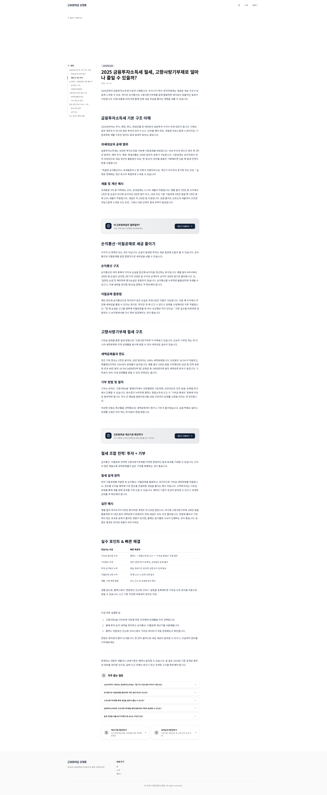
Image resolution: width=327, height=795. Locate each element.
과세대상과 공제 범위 (78, 74)
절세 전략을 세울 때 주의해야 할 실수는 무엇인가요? (123, 716)
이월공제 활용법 (76, 89)
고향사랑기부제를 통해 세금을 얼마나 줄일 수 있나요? (124, 700)
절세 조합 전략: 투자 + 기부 (79, 104)
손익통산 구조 (75, 85)
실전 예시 (74, 112)
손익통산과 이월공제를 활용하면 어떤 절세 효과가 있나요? (126, 692)
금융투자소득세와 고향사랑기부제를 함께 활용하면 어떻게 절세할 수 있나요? (132, 708)
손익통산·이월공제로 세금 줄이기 (81, 81)
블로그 (255, 5)
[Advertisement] (163, 42)
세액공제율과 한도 (77, 96)
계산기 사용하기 (183, 226)
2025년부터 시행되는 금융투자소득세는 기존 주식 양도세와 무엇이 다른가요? (133, 684)
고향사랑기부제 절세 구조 (78, 93)
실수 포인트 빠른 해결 (77, 116)
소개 (246, 5)
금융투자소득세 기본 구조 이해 (80, 70)
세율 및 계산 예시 (77, 77)
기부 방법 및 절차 (77, 100)
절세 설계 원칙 (76, 108)
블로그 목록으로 (76, 17)
